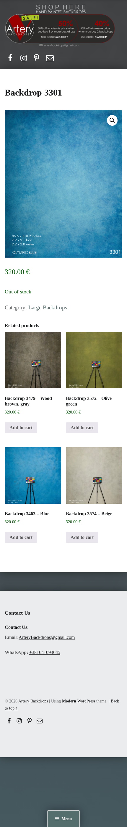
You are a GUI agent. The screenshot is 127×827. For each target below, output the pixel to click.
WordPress (86, 701)
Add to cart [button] (20, 427)
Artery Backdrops (33, 701)
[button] (112, 120)
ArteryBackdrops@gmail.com (47, 637)
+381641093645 (44, 652)
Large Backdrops (47, 307)
